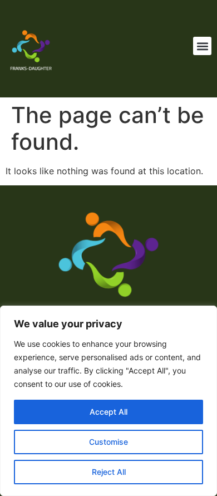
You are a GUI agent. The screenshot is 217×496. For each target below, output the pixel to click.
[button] (202, 46)
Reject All (109, 472)
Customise (108, 441)
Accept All (108, 411)
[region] (108, 401)
